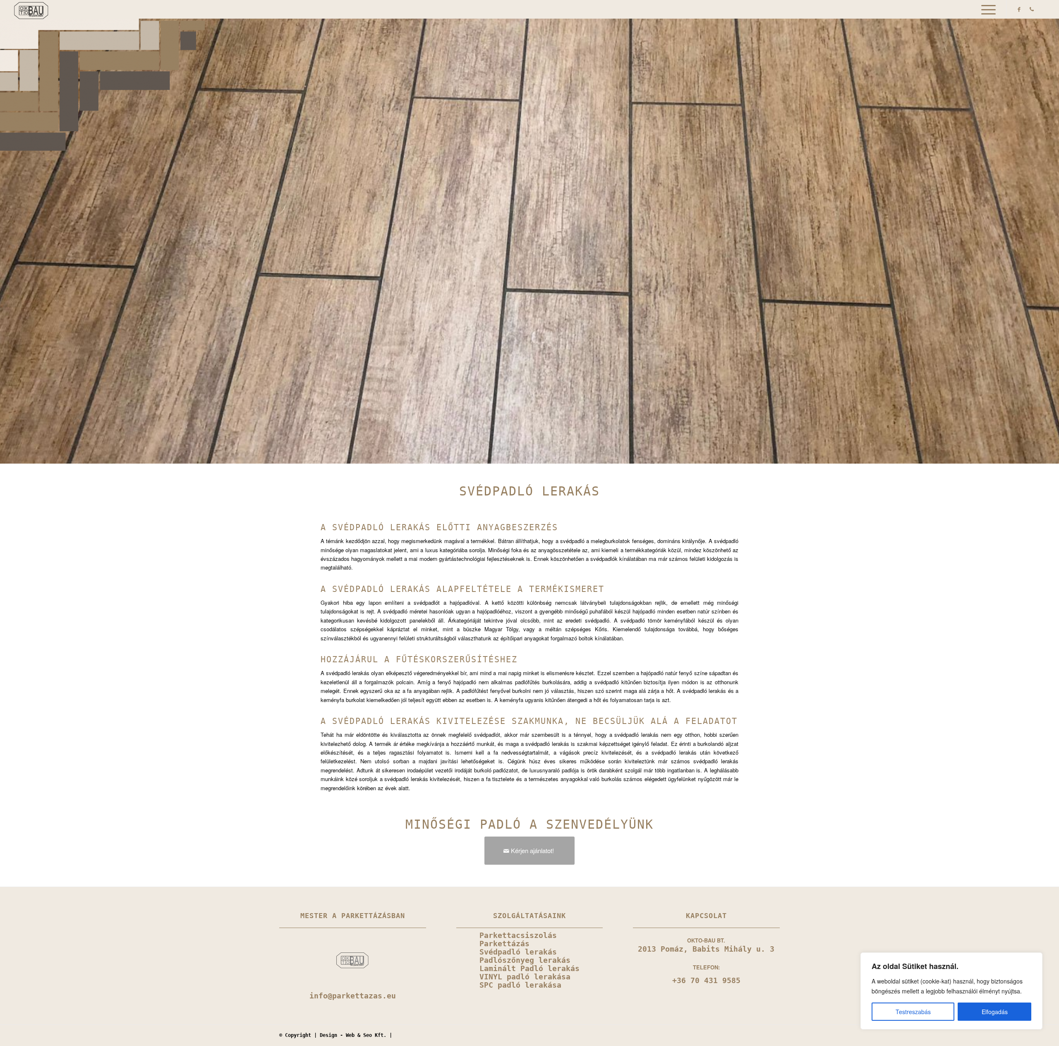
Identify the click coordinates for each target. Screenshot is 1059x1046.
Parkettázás (504, 944)
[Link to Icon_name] (1031, 9)
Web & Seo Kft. (366, 1035)
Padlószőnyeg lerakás (524, 960)
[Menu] (986, 9)
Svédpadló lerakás (518, 952)
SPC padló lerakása (520, 985)
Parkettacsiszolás (518, 935)
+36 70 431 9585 (706, 980)
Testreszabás (913, 1012)
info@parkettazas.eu (352, 996)
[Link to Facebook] (1019, 9)
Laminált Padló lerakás (529, 968)
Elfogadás (995, 1012)
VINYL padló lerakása (524, 977)
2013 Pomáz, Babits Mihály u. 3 (706, 949)
